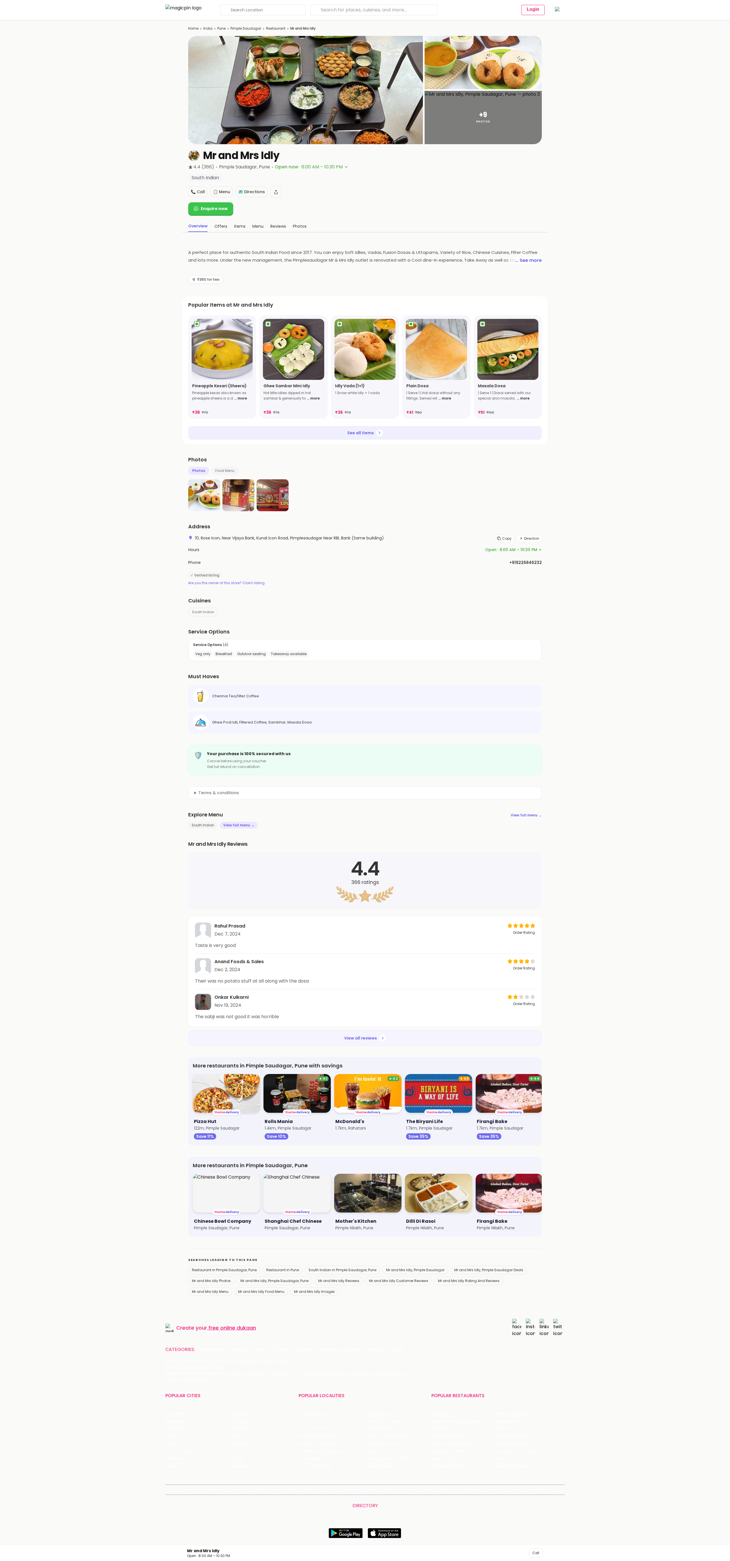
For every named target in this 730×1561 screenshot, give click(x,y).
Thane (237, 1451)
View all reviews (360, 1038)
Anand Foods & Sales (239, 961)
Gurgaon (239, 1414)
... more (240, 398)
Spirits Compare (304, 1489)
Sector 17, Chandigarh (385, 1436)
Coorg (237, 1459)
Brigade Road (377, 1414)
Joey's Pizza (443, 1459)
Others (463, 1514)
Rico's (502, 1459)
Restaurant (275, 28)
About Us (216, 1489)
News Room (193, 1489)
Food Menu (224, 470)
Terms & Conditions (341, 1489)
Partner (408, 1489)
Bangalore (175, 1421)
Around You (240, 1489)
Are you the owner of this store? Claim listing (226, 583)
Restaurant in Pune (282, 1269)
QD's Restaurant (447, 1466)
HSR (302, 1421)
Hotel (352, 1349)
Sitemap (372, 1489)
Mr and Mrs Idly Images (314, 1291)
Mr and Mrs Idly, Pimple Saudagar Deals (488, 1269)
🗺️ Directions (251, 192)
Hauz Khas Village (316, 1466)
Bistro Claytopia (512, 1414)
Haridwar (239, 1466)
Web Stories (537, 1489)
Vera (492, 1489)
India (207, 28)
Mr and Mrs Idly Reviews (338, 1280)
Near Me (276, 1489)
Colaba (371, 1451)
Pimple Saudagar (245, 28)
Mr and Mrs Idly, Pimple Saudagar (415, 1269)
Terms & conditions (218, 793)
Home (193, 28)
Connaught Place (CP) (386, 1459)
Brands (426, 1489)
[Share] (276, 192)
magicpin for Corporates (460, 1489)
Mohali (171, 1443)
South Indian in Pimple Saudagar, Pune (342, 1269)
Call (535, 1552)
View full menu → (526, 815)
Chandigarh (242, 1421)
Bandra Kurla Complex (320, 1451)
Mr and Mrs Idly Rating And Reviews (469, 1280)
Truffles (439, 1414)
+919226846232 (525, 562)
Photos (198, 470)
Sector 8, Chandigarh (320, 1436)
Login (533, 9)
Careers (514, 1489)
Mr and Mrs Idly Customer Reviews (398, 1280)
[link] (222, 367)
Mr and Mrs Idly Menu (210, 1291)
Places (390, 1489)
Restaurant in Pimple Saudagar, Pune (224, 1269)
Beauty (239, 1349)
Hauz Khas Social (513, 1466)
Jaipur (171, 1436)
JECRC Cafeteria (513, 1443)
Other (397, 1349)
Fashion (260, 1349)
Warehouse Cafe (514, 1436)
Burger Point (509, 1421)
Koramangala (312, 1414)
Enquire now (214, 208)
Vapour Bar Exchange (452, 1443)
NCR (235, 1436)
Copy (507, 538)
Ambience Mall (378, 1428)
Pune (221, 28)
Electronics (329, 1349)
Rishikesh (174, 1459)
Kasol (170, 1466)
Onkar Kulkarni (231, 997)
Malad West (310, 1459)
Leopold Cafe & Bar (516, 1451)
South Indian (203, 612)
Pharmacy (374, 1349)
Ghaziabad (176, 1428)
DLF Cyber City (313, 1428)
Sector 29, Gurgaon (383, 1421)
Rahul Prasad (229, 926)
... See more (528, 260)
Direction (531, 538)
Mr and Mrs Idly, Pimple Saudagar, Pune (274, 1280)
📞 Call (198, 192)
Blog (260, 1489)
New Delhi (174, 1414)
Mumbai (239, 1443)
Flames (504, 1428)
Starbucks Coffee (449, 1451)
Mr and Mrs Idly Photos (211, 1280)
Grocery (282, 1349)
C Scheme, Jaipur (381, 1443)
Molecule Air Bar (447, 1436)
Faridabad (240, 1428)
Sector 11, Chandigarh (319, 1443)
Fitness (304, 1349)
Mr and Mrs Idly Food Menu (261, 1291)
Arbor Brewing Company (455, 1421)
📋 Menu (221, 192)
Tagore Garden (379, 1466)
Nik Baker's (441, 1428)
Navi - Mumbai (179, 1451)
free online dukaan (232, 1327)
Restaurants (213, 1349)
